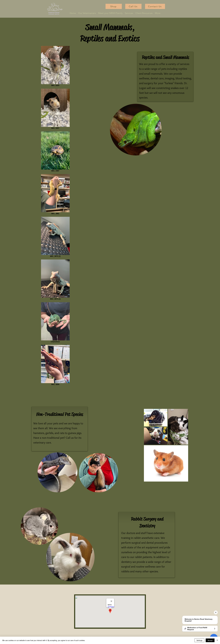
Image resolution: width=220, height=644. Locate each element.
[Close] (217, 640)
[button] (129, 13)
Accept (210, 640)
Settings (199, 640)
